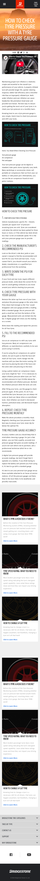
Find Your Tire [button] (36, 4)
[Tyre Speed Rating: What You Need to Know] (20, 556)
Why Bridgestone (9, 842)
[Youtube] (29, 854)
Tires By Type (7, 824)
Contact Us (6, 830)
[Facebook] (18, 52)
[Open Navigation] (4, 4)
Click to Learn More (10, 541)
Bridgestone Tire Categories (13, 818)
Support (5, 836)
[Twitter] (21, 52)
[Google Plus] (24, 52)
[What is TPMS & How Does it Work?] (20, 504)
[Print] (27, 52)
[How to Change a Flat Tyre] (20, 608)
